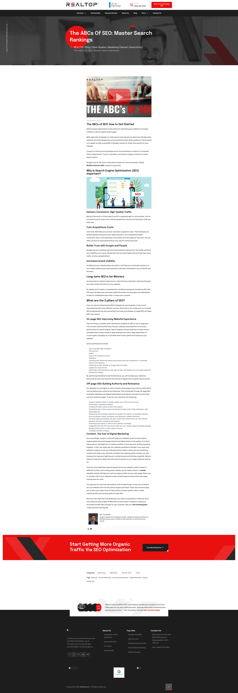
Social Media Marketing (137, 648)
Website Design (134, 652)
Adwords (94, 577)
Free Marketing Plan (155, 548)
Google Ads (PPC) (135, 635)
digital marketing (135, 577)
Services (80, 13)
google (144, 577)
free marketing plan (139, 505)
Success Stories (111, 13)
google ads (90, 581)
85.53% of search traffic (95, 165)
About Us (125, 13)
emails (143, 470)
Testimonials (95, 13)
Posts (138, 573)
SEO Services (133, 639)
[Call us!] (131, 4)
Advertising (101, 573)
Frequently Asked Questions (110, 636)
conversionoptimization (120, 577)
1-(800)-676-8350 (162, 647)
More (144, 13)
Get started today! (152, 610)
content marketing (104, 577)
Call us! (136, 3)
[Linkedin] (88, 529)
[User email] (91, 529)
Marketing (113, 573)
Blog (135, 13)
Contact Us (157, 13)
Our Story (108, 646)
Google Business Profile (137, 643)
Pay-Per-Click (126, 573)
